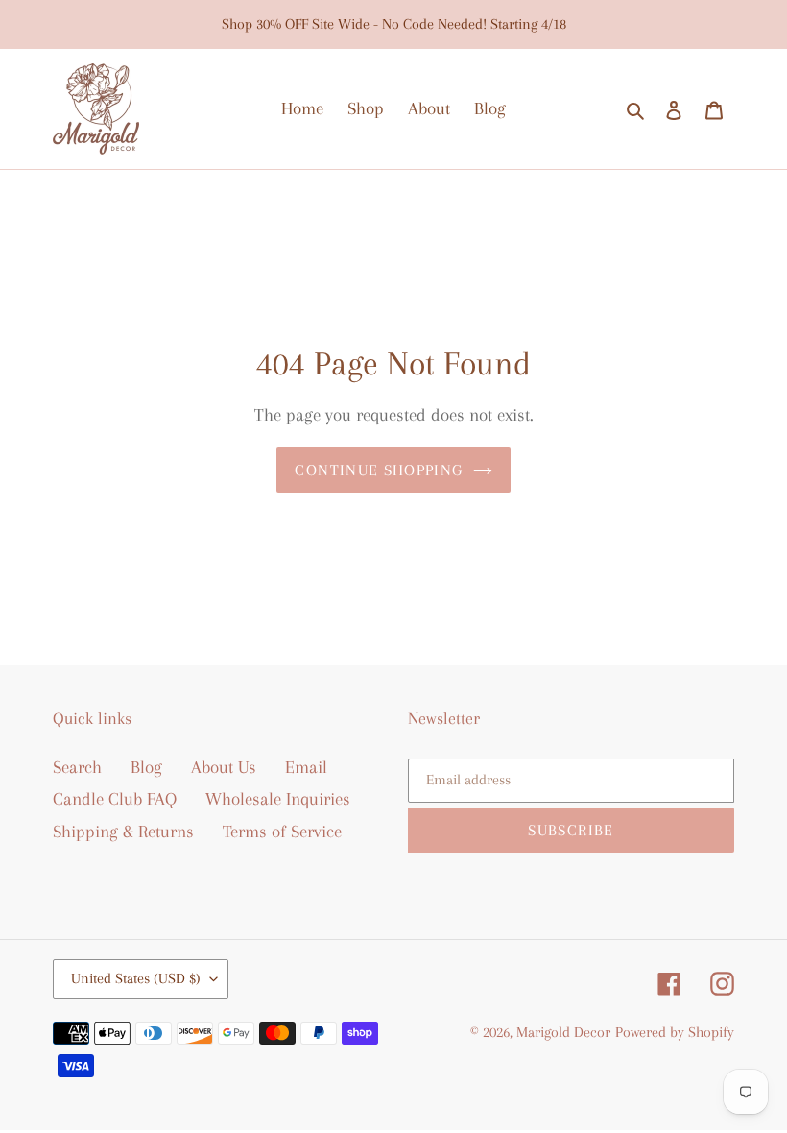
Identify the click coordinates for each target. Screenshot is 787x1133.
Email (306, 767)
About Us (223, 767)
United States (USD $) (136, 978)
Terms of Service (282, 831)
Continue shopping (379, 470)
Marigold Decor (563, 1032)
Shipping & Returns (123, 831)
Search (77, 767)
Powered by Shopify (674, 1032)
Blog (146, 767)
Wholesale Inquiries (277, 798)
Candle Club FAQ (115, 798)
